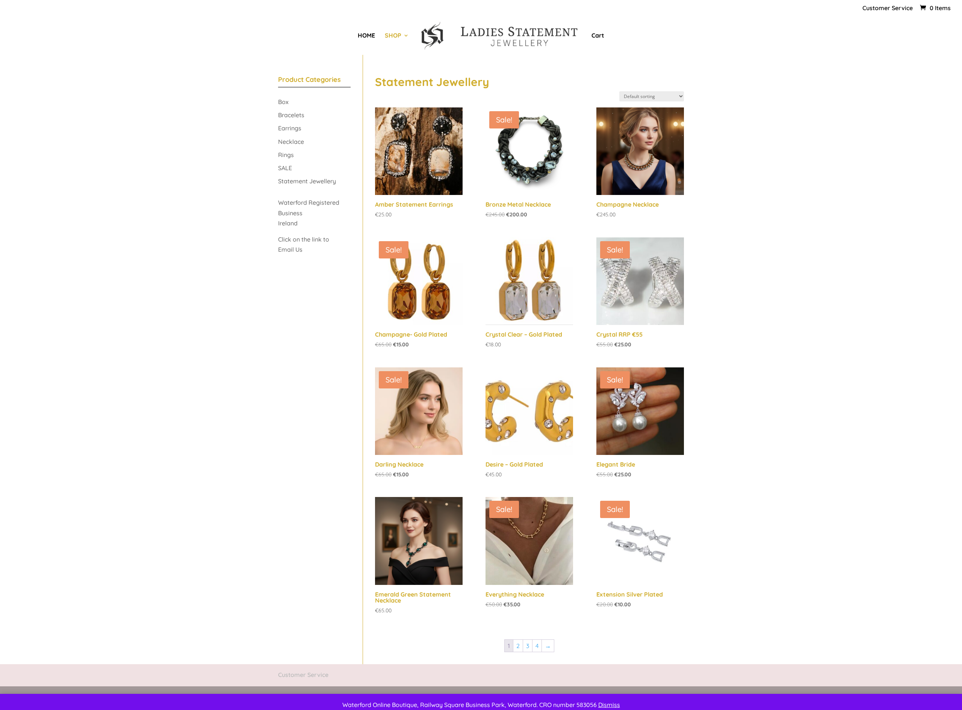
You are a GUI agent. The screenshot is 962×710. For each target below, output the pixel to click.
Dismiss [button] (609, 704)
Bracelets (291, 115)
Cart (597, 36)
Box (283, 102)
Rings (286, 155)
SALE (285, 168)
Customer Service (887, 8)
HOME (366, 36)
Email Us (291, 249)
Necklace (291, 141)
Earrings (289, 128)
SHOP (393, 36)
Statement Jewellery (307, 181)
